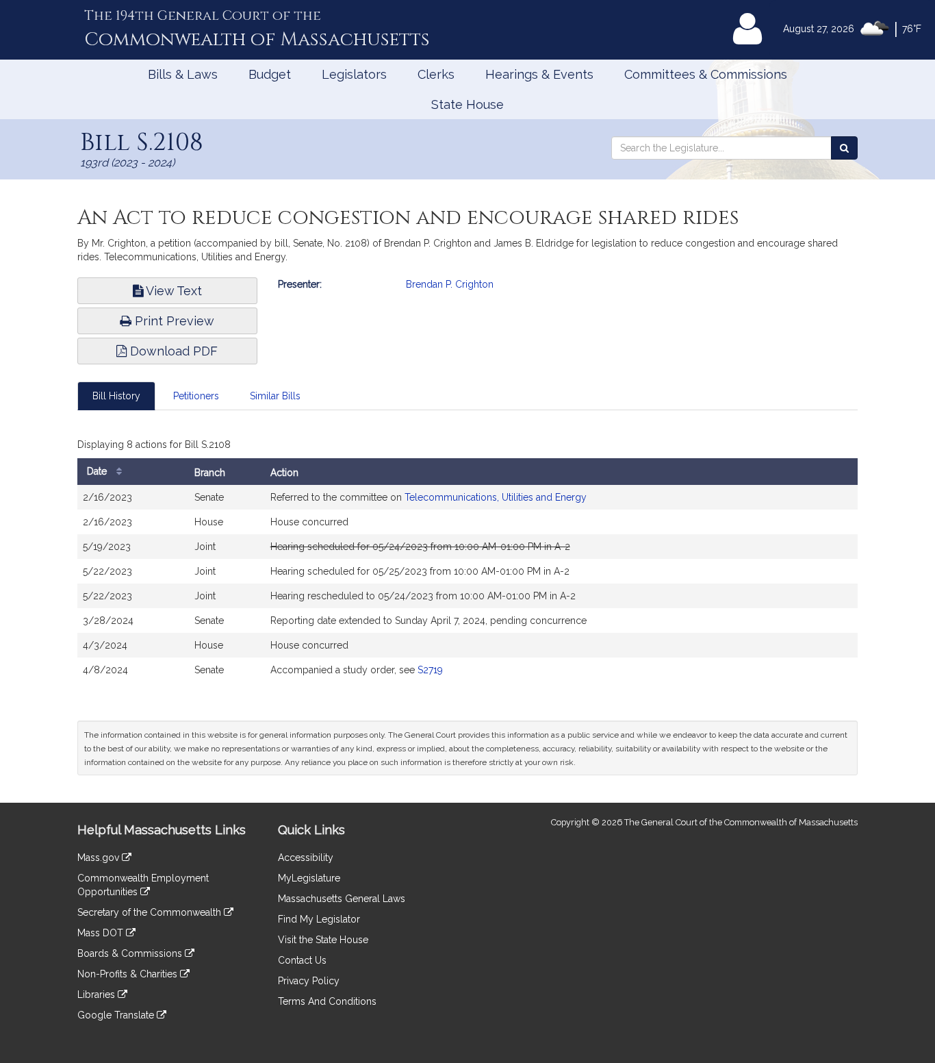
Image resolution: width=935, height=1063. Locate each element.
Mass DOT (101, 932)
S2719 (430, 669)
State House (467, 104)
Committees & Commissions (705, 74)
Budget (269, 74)
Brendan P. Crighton (450, 284)
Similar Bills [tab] (275, 395)
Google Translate (117, 1015)
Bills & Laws (183, 74)
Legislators (354, 74)
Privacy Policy (309, 980)
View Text (172, 291)
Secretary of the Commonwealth (150, 912)
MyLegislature (309, 878)
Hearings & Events (539, 74)
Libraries (97, 994)
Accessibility (305, 857)
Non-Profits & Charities (128, 973)
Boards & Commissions (131, 953)
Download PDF (172, 351)
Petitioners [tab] (196, 395)
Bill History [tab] (116, 395)
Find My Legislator (319, 919)
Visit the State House (323, 939)
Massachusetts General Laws (341, 898)
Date (98, 471)
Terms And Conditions (327, 1001)
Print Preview (172, 321)
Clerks (436, 74)
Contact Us (302, 960)
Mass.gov (99, 857)
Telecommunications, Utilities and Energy (496, 497)
